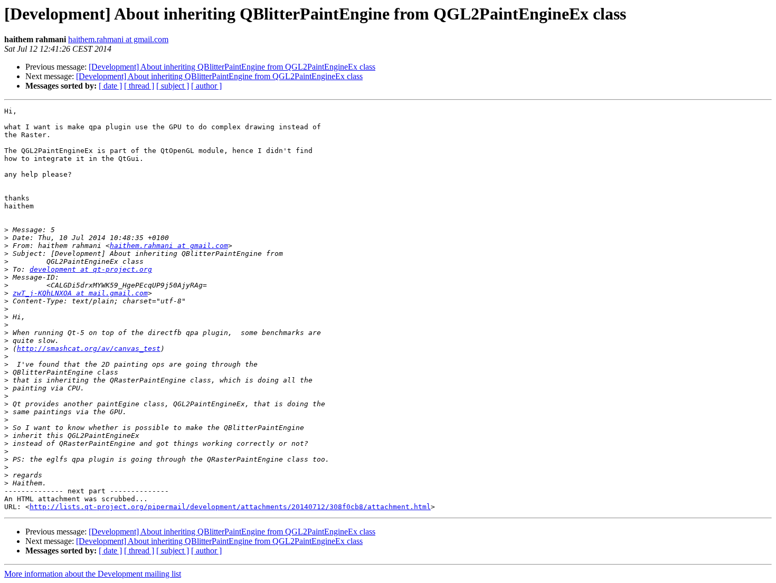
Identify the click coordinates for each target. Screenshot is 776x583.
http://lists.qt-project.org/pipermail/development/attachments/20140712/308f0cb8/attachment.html (230, 507)
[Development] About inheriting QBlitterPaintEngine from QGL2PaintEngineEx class (232, 66)
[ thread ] (139, 85)
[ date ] (110, 85)
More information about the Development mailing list (92, 573)
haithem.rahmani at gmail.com (118, 39)
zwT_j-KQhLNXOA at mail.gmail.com (80, 293)
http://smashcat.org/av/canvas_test (88, 348)
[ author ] (206, 85)
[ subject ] (172, 85)
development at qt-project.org (91, 269)
